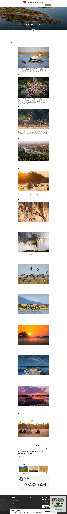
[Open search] (50, 2)
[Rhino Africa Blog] (33, 2)
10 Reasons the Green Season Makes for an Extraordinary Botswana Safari (23, 473)
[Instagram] (46, 502)
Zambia (35, 35)
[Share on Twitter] (11, 38)
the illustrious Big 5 (43, 164)
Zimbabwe (42, 254)
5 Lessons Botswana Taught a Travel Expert (43, 472)
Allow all (47, 511)
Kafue (28, 69)
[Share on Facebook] (11, 40)
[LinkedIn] (45, 502)
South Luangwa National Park (35, 99)
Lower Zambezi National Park (29, 193)
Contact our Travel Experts (22, 451)
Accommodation (31, 500)
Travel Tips (30, 501)
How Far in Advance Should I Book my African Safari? (33, 472)
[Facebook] (42, 502)
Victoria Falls (27, 254)
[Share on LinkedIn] (11, 42)
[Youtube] (47, 502)
